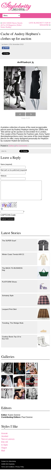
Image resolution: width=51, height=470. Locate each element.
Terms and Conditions (8, 467)
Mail (3, 451)
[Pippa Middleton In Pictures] (19, 368)
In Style (4, 445)
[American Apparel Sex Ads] (19, 393)
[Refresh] (2, 209)
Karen (6, 44)
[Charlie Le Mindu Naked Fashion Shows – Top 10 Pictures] (19, 381)
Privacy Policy (19, 467)
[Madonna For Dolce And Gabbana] (32, 393)
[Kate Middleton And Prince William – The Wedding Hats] (32, 368)
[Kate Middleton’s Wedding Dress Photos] (7, 381)
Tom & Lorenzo (7, 439)
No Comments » (22, 146)
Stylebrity (12, 464)
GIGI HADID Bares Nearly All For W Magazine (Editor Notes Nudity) (11, 25)
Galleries (7, 356)
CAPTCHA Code (8, 215)
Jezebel (4, 436)
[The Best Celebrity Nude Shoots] (7, 393)
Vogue (4, 448)
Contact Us (4, 461)
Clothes (11, 146)
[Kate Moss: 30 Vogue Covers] (32, 381)
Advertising (12, 461)
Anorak (4, 433)
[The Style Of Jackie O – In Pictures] (7, 368)
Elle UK (4, 442)
